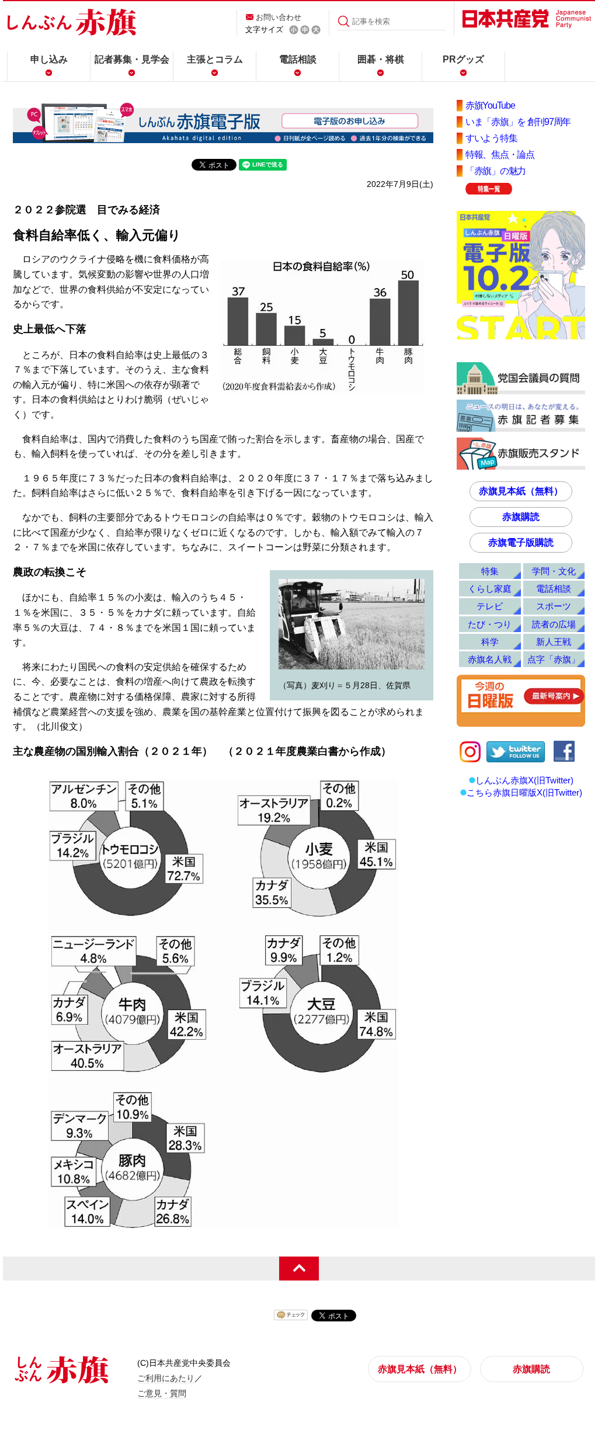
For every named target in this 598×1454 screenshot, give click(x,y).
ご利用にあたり (165, 1378)
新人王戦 (553, 642)
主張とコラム (215, 59)
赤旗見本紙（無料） (521, 491)
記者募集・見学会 (132, 59)
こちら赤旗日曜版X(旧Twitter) (524, 792)
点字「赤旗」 (553, 659)
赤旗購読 (521, 517)
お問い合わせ (278, 17)
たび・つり (490, 624)
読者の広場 (554, 624)
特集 (490, 571)
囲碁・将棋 (380, 59)
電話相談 (298, 59)
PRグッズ (463, 59)
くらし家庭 (490, 589)
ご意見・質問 (161, 1393)
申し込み (49, 59)
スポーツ (553, 606)
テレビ (490, 606)
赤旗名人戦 (490, 659)
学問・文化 (554, 571)
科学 (490, 642)
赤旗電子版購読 (521, 542)
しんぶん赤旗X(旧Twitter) (524, 780)
